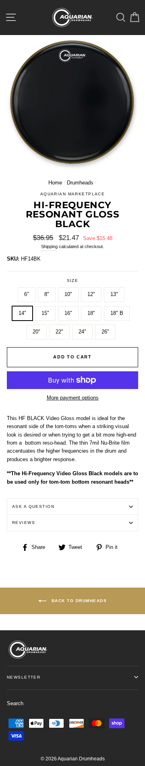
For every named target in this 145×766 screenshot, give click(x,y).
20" (36, 332)
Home (55, 183)
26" (105, 332)
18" (91, 313)
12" (91, 294)
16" (68, 313)
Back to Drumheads (78, 600)
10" (68, 294)
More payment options (73, 398)
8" (46, 294)
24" (82, 332)
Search (15, 703)
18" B (116, 313)
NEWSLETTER (23, 677)
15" (45, 313)
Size (73, 280)
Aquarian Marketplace (72, 194)
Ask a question (33, 506)
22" (59, 332)
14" (22, 313)
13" (114, 294)
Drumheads (80, 183)
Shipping (49, 246)
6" (26, 294)
